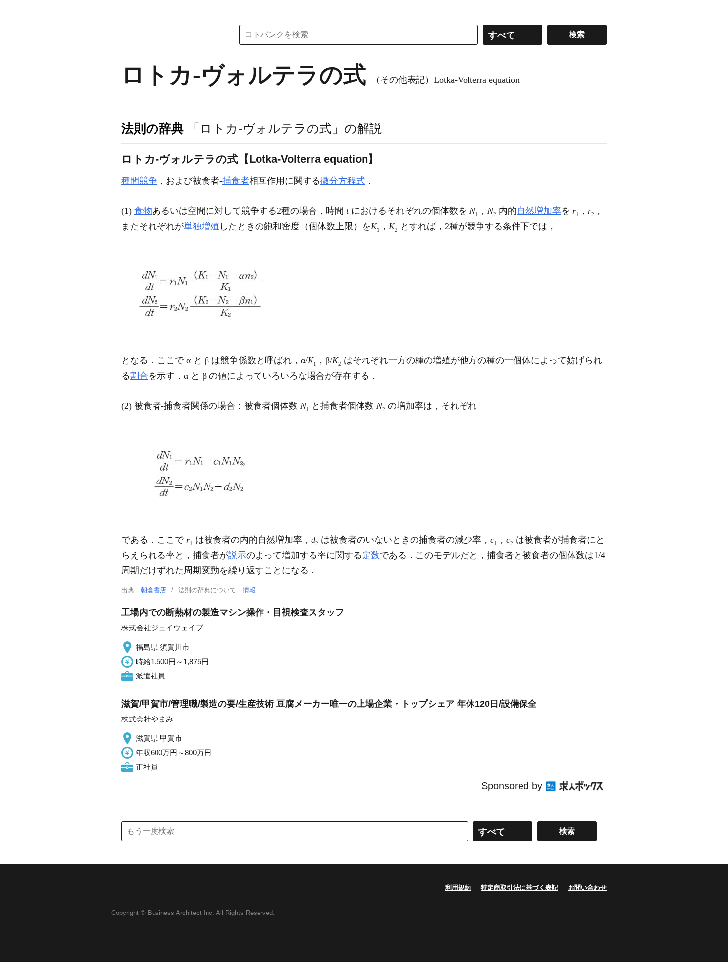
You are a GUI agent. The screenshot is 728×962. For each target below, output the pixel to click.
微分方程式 (342, 181)
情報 (249, 590)
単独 (193, 226)
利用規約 (458, 887)
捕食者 (235, 181)
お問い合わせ (587, 887)
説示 (237, 555)
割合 (139, 376)
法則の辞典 (152, 128)
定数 (371, 555)
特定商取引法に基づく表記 (519, 887)
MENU (131, 10)
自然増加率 (539, 211)
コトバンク (170, 35)
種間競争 (139, 181)
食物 (143, 211)
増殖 (210, 226)
